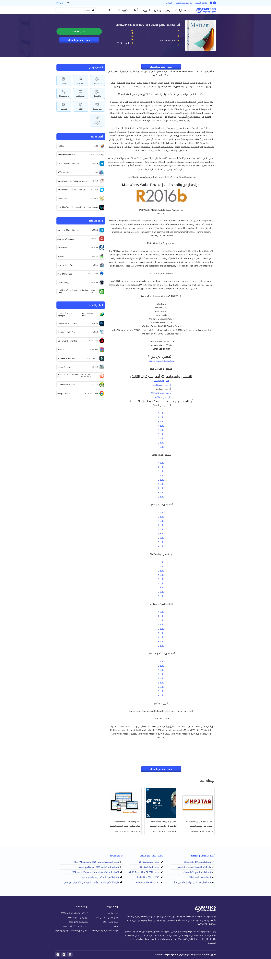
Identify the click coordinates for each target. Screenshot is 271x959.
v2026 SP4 (94, 154)
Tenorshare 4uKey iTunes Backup (71, 189)
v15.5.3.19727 (92, 358)
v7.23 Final (94, 349)
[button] (181, 10)
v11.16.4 (94, 238)
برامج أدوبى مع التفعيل (151, 855)
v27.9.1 (95, 323)
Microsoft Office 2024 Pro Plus (68, 376)
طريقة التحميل (201, 3)
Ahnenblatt (62, 198)
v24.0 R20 (93, 291)
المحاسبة (64, 109)
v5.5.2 (95, 331)
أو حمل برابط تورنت (161, 397)
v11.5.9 (95, 163)
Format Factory (63, 367)
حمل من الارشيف (161, 381)
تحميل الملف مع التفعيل (79, 40)
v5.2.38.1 (94, 189)
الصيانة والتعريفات (97, 122)
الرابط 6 (161, 434)
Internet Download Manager (65, 314)
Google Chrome (63, 393)
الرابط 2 (161, 417)
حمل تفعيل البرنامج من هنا (161, 361)
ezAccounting (62, 282)
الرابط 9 (161, 447)
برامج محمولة (64, 96)
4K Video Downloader (66, 385)
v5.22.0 (95, 366)
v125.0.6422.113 (91, 393)
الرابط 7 (161, 438)
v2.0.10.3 (94, 180)
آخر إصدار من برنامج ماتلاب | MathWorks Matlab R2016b (147, 24)
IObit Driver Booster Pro (67, 341)
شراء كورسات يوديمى (183, 3)
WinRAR (60, 349)
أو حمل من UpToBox (161, 385)
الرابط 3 (161, 421)
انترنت (81, 109)
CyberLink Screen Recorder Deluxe (71, 207)
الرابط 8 (161, 443)
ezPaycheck (62, 247)
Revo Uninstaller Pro (66, 332)
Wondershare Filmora (66, 358)
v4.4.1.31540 (93, 207)
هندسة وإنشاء (81, 83)
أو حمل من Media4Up (161, 393)
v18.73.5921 (93, 273)
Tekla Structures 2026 (66, 155)
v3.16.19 (94, 247)
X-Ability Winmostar (65, 239)
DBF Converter (63, 172)
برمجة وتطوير (80, 96)
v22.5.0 (95, 256)
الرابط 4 (161, 426)
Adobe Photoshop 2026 (67, 323)
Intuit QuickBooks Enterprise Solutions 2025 (73, 291)
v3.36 (96, 145)
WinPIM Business (64, 274)
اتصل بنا (168, 3)
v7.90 (96, 172)
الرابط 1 (161, 413)
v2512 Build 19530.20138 (86, 375)
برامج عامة (97, 83)
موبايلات (64, 83)
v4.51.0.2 (94, 198)
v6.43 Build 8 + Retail (87, 314)
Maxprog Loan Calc (65, 265)
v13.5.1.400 (93, 340)
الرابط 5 (161, 430)
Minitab (60, 256)
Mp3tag (60, 146)
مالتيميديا (97, 96)
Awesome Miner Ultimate (68, 163)
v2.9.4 (95, 265)
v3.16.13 (94, 282)
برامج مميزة (116, 855)
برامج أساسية (97, 109)
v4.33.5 (95, 384)
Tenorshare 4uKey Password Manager (73, 181)
